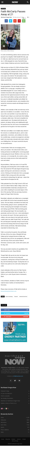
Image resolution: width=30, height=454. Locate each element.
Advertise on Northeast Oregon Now (10, 401)
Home (2, 6)
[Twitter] (15, 380)
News (2, 417)
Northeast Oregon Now (6, 17)
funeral (16, 296)
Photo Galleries (5, 429)
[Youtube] (19, 380)
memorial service (23, 296)
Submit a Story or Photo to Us (8, 403)
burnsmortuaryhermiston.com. (9, 291)
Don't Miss (3, 425)
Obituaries (3, 8)
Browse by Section (7, 414)
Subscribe (25, 316)
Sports (2, 427)
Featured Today (5, 391)
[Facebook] (10, 380)
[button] (28, 2)
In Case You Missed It (6, 393)
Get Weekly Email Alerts (7, 398)
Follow (26, 313)
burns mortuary (9, 296)
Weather (13, 439)
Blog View (8, 439)
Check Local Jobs (5, 396)
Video (2, 432)
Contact (24, 439)
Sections (19, 439)
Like (27, 309)
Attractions (3, 422)
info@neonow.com (18, 376)
